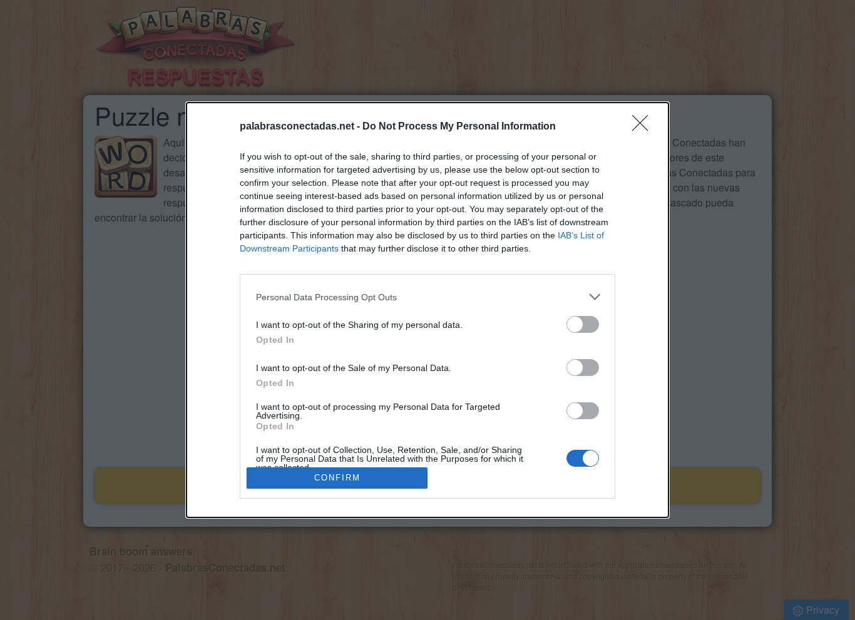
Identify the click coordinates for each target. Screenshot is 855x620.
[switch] (582, 324)
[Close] (644, 127)
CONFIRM (337, 477)
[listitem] (427, 296)
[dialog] (427, 310)
